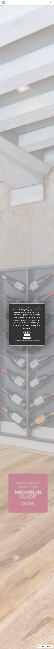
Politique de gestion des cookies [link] (27, 342)
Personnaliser (27, 337)
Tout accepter (27, 332)
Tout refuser (27, 335)
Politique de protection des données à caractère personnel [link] (27, 340)
